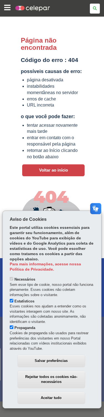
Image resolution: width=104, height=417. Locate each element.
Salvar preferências (51, 361)
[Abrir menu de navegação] (7, 8)
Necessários (24, 279)
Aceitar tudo (51, 398)
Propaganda (24, 328)
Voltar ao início (53, 170)
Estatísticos (24, 301)
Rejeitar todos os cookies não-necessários (51, 379)
